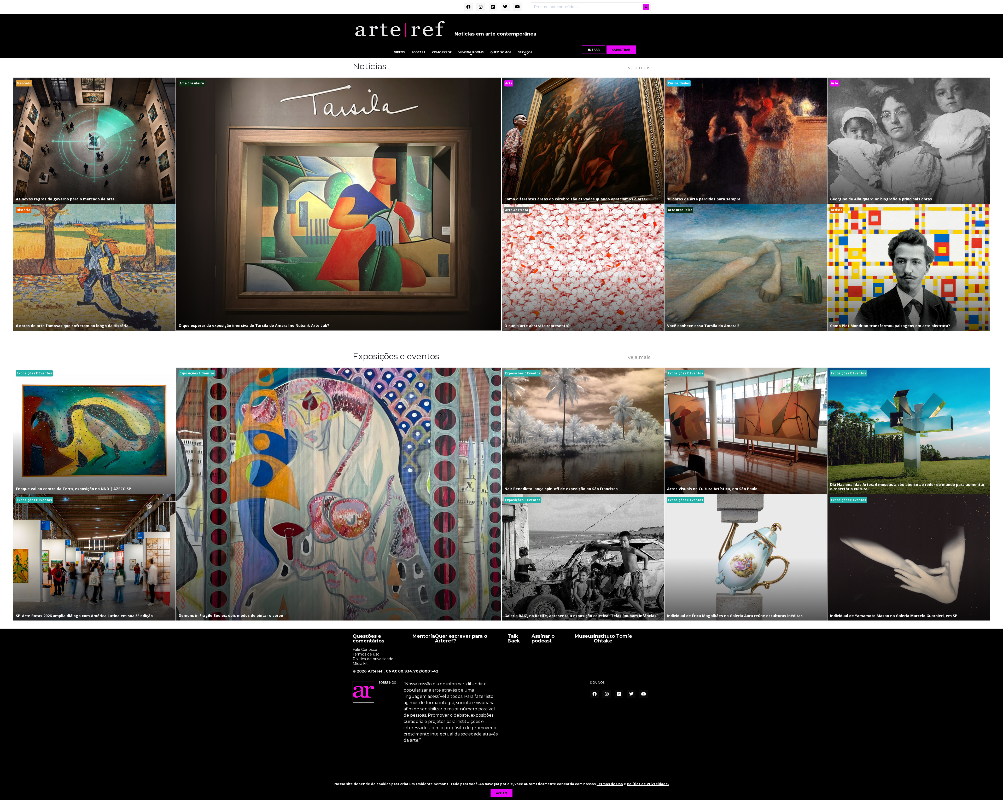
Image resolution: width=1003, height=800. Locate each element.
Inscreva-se (501, 458)
